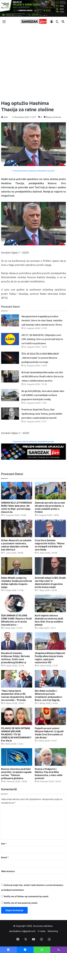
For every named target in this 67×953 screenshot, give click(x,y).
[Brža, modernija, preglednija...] (33, 451)
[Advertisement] (33, 61)
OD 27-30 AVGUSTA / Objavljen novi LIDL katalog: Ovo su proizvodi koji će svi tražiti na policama (42, 339)
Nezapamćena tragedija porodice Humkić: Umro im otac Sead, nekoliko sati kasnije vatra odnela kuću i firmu (42, 320)
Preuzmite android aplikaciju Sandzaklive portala (33, 441)
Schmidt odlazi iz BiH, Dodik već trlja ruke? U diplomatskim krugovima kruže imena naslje (50, 582)
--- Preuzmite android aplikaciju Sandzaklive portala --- (33, 171)
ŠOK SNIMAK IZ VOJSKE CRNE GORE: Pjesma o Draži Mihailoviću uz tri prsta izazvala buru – (16, 620)
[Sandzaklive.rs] (33, 21)
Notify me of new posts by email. (21, 903)
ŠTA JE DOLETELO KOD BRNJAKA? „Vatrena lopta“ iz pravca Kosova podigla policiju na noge (40, 357)
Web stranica (8, 871)
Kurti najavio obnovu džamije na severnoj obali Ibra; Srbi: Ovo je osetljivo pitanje (49, 620)
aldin (6, 117)
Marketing (53, 931)
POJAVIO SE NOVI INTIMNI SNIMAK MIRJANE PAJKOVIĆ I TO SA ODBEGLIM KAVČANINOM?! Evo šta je (16, 734)
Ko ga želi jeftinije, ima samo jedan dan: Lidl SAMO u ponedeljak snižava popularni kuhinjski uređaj (43, 395)
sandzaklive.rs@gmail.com (22, 931)
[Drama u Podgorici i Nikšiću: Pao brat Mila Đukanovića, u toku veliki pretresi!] (50, 757)
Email (5, 857)
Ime (4, 843)
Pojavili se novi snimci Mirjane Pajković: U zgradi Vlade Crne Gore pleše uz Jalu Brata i (49, 733)
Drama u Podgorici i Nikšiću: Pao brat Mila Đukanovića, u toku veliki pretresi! (48, 774)
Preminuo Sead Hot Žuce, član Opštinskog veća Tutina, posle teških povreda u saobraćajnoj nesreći (41, 413)
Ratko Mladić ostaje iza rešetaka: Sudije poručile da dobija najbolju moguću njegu (16, 582)
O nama (41, 931)
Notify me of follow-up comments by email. (26, 896)
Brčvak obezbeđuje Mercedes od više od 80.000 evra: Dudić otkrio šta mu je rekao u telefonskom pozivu (42, 376)
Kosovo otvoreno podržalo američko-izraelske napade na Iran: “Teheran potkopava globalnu (16, 774)
